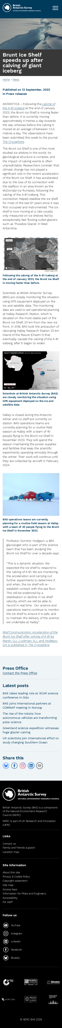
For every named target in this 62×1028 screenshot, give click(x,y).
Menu (55, 8)
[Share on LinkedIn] (31, 765)
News (16, 79)
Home (6, 79)
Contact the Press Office (20, 673)
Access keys (10, 889)
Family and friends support (19, 847)
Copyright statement (15, 880)
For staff (8, 902)
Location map (11, 852)
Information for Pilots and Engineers (24, 893)
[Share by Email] (39, 765)
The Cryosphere (13, 141)
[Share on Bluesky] (6, 765)
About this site (11, 872)
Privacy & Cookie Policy (16, 876)
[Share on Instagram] (22, 765)
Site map (8, 885)
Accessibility (10, 897)
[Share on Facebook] (14, 765)
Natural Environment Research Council (25, 813)
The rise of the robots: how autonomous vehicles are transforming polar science (30, 718)
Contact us (9, 843)
